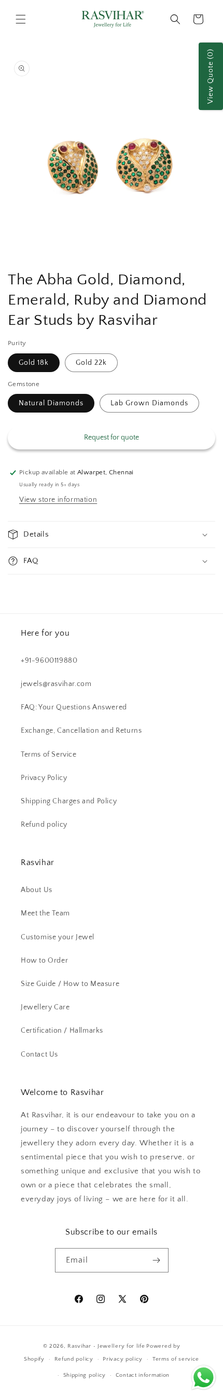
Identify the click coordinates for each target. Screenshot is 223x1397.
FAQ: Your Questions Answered (74, 707)
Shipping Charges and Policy (69, 801)
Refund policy (44, 824)
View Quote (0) (210, 76)
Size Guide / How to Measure (70, 984)
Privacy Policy (44, 778)
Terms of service (175, 1359)
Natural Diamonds (51, 403)
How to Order (44, 960)
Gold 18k (34, 363)
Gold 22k (91, 363)
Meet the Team (45, 913)
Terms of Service (49, 754)
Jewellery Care (45, 1007)
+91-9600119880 (49, 660)
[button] (20, 19)
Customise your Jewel (57, 937)
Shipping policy (84, 1375)
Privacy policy (123, 1359)
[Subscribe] (156, 1260)
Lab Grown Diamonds (149, 403)
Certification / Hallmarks (62, 1030)
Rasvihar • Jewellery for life (106, 1346)
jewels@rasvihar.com (56, 684)
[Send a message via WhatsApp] (203, 1377)
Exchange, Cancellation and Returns (81, 731)
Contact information (143, 1375)
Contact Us (39, 1054)
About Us (36, 890)
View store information (58, 500)
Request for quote (111, 437)
